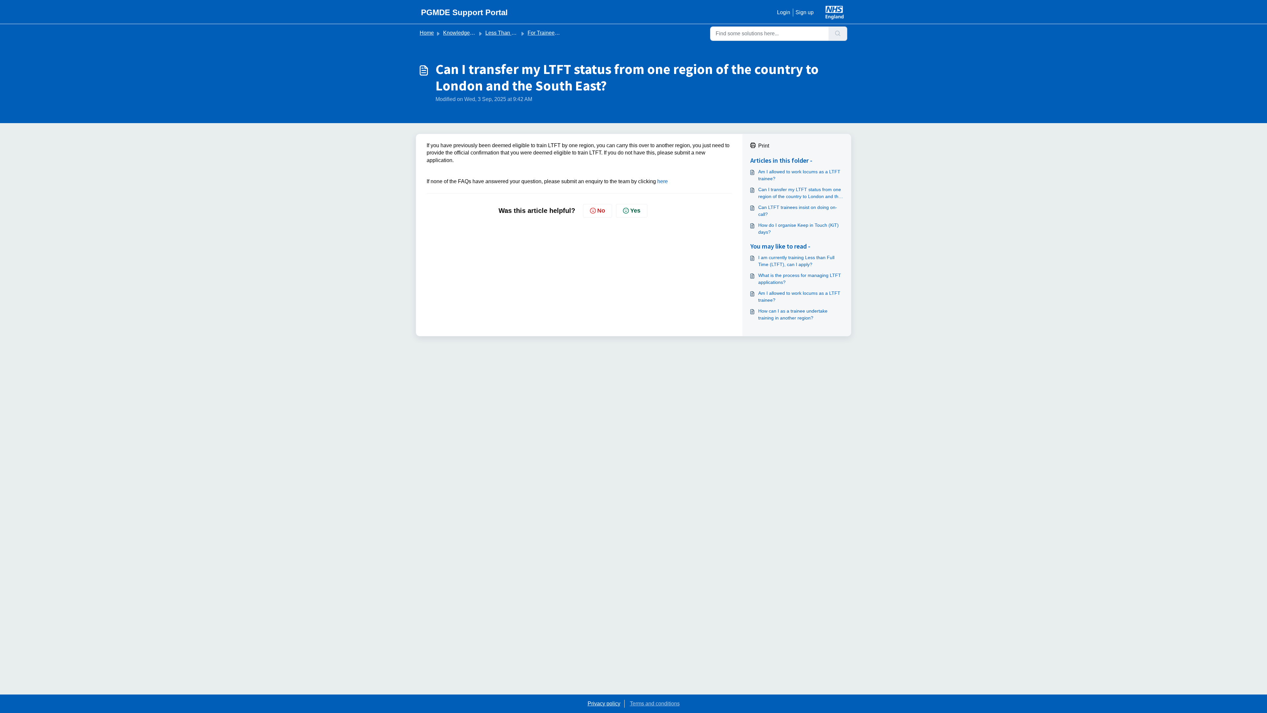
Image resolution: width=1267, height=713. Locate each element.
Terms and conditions (655, 703)
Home (427, 33)
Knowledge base (463, 33)
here (662, 181)
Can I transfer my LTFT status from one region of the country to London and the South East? (799, 193)
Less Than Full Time (509, 33)
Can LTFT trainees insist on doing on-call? (797, 211)
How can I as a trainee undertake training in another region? (793, 314)
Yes (635, 210)
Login (783, 12)
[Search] (837, 33)
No (601, 210)
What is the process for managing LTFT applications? (799, 279)
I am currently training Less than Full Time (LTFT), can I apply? (796, 261)
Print (763, 146)
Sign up (805, 12)
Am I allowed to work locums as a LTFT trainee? (799, 175)
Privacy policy (604, 703)
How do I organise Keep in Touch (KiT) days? (798, 228)
